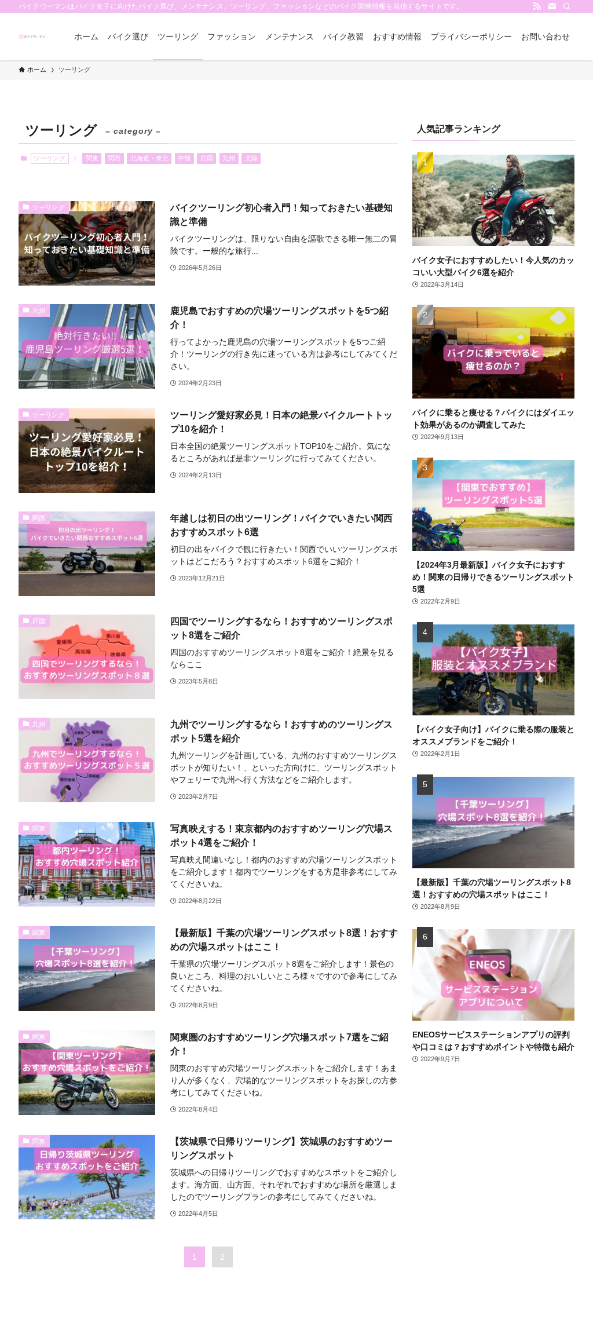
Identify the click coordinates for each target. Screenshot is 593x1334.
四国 (206, 158)
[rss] (536, 6)
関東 (92, 158)
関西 (114, 158)
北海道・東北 (149, 158)
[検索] (566, 6)
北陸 (251, 158)
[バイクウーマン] (32, 36)
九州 (228, 158)
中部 (184, 158)
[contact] (551, 6)
